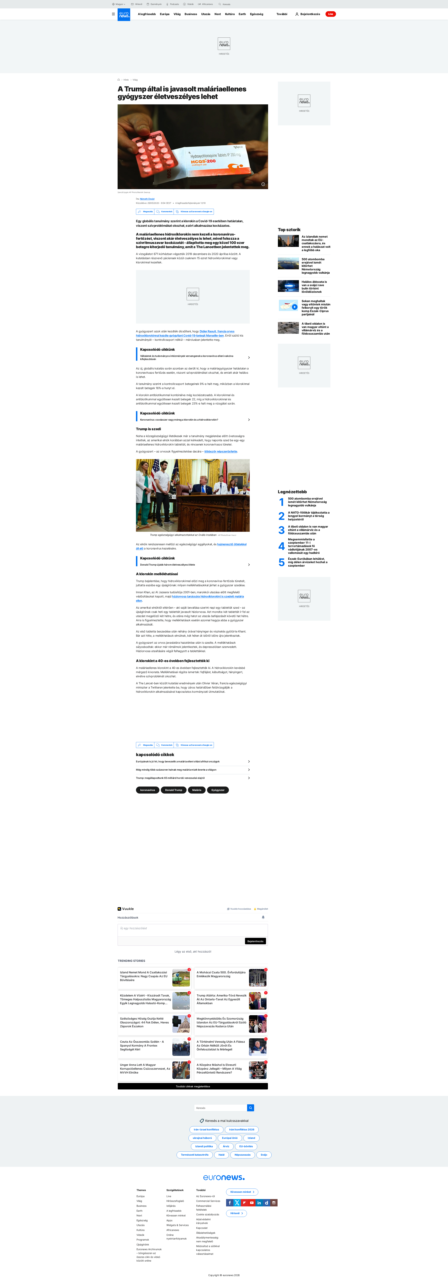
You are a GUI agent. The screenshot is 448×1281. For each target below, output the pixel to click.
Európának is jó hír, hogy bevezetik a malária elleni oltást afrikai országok (178, 761)
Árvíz (226, 1146)
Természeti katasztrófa (194, 1154)
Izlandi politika (204, 1146)
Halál (222, 1154)
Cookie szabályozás (207, 1214)
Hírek (126, 80)
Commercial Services (208, 1201)
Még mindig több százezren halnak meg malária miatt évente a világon (176, 769)
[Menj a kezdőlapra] (124, 14)
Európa (164, 14)
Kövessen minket (176, 1215)
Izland (251, 1138)
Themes (141, 1190)
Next (218, 14)
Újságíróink (142, 1244)
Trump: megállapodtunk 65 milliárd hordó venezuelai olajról (170, 777)
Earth (242, 14)
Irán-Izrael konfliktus (206, 1129)
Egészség (256, 14)
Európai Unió (230, 1138)
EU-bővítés (246, 1146)
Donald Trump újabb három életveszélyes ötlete (167, 564)
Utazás (205, 14)
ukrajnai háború (202, 1138)
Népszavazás (243, 1154)
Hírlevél (235, 1213)
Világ (177, 14)
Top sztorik (289, 229)
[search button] (220, 4)
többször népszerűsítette (220, 451)
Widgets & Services (177, 1225)
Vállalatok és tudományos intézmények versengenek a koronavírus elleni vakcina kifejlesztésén (186, 357)
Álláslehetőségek (205, 1232)
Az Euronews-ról (205, 1196)
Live (330, 13)
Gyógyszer (218, 789)
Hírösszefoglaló (175, 1201)
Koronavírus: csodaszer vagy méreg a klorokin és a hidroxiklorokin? (179, 419)
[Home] (119, 79)
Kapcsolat (202, 1227)
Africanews (172, 1229)
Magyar (119, 4)
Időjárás (171, 1205)
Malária (196, 789)
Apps (169, 1220)
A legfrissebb (147, 14)
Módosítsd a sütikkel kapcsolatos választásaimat (208, 1250)
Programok (142, 1239)
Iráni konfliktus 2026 (241, 1129)
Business (191, 14)
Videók (140, 1234)
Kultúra (230, 14)
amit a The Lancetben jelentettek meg (216, 247)
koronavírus (147, 789)
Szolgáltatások (175, 1190)
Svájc (264, 1154)
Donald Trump (173, 789)
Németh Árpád (147, 199)
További (200, 1190)
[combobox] (237, 4)
